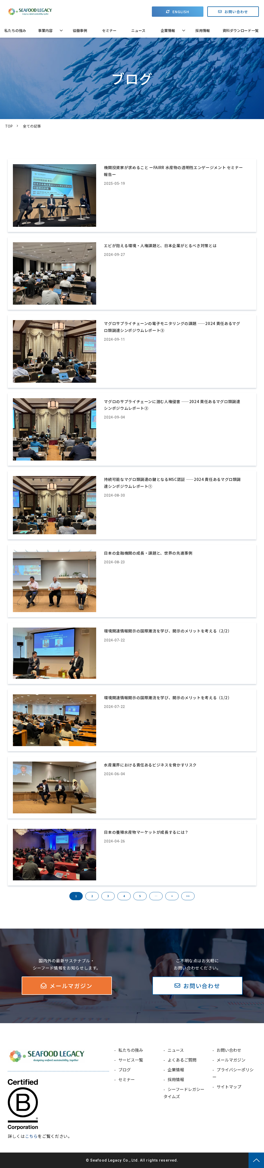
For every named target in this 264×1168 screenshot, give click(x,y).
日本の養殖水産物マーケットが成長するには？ (146, 832)
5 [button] (140, 896)
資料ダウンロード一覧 (240, 30)
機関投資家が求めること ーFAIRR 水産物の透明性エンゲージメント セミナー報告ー (173, 171)
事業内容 (45, 30)
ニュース (138, 30)
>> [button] (188, 896)
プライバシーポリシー (233, 1073)
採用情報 (202, 30)
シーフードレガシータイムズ (183, 1092)
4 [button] (124, 896)
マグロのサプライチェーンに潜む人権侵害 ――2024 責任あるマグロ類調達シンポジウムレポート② (172, 405)
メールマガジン (71, 985)
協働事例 (80, 30)
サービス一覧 (130, 1060)
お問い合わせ (236, 11)
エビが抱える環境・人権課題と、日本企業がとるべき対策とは (160, 245)
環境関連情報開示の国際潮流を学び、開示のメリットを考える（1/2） (168, 697)
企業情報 (168, 30)
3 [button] (108, 896)
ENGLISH (180, 11)
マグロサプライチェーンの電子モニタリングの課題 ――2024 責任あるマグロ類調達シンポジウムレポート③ (172, 327)
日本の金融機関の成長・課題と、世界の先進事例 (148, 553)
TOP (9, 126)
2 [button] (92, 896)
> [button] (172, 896)
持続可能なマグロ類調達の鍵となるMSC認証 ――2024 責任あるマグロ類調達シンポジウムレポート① (172, 483)
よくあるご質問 (182, 1060)
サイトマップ (229, 1086)
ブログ (124, 1069)
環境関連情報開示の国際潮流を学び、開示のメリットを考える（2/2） (168, 630)
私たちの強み (15, 30)
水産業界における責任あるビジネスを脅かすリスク (150, 764)
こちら (31, 1136)
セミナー (109, 30)
